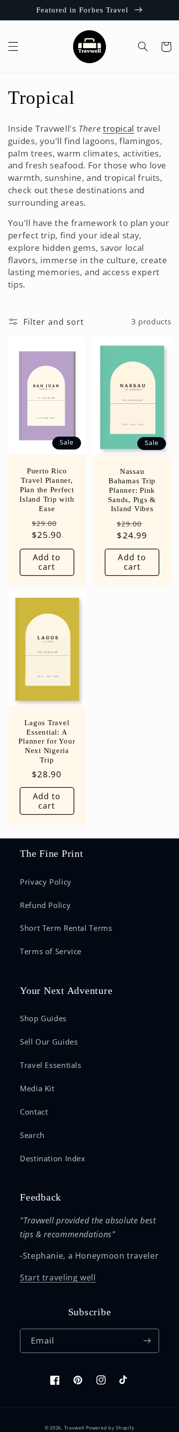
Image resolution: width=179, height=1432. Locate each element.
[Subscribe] (147, 1341)
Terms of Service (51, 951)
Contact (34, 1112)
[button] (12, 46)
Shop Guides (43, 1018)
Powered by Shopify (110, 1428)
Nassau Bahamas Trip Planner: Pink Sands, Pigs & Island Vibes (132, 490)
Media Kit (37, 1088)
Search (32, 1135)
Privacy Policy (46, 882)
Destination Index (53, 1158)
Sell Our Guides (49, 1042)
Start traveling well (58, 1277)
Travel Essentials (51, 1065)
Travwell (74, 1428)
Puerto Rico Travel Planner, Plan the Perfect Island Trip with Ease (46, 489)
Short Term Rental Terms (66, 928)
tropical (118, 128)
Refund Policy (45, 905)
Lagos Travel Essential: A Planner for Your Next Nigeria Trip (46, 741)
